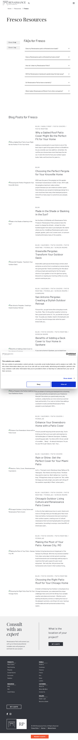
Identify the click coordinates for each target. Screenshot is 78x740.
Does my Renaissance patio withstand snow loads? (41, 48)
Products (10, 662)
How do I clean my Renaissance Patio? (37, 65)
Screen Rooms (11, 672)
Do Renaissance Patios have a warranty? (38, 82)
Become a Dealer (43, 701)
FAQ (8, 689)
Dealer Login (42, 698)
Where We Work (43, 689)
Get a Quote (14, 707)
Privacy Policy (35, 728)
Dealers (41, 696)
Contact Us (42, 692)
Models (41, 662)
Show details (67, 378)
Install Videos (11, 692)
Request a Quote (39, 736)
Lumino (41, 681)
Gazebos (9, 678)
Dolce (40, 678)
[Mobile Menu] (73, 3)
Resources (17, 8)
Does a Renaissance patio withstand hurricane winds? (42, 57)
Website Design (52, 728)
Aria (40, 675)
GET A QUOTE (56, 644)
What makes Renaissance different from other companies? (44, 91)
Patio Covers (10, 664)
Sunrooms (10, 675)
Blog (8, 686)
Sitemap (43, 728)
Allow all (63, 384)
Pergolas (9, 670)
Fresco (26, 8)
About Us (41, 686)
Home (9, 8)
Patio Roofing (11, 667)
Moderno (41, 664)
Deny (38, 384)
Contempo (42, 667)
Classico (41, 670)
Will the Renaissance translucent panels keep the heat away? (44, 74)
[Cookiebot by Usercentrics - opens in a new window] (67, 354)
